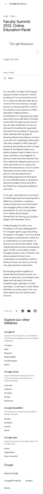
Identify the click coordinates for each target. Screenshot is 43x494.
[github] (35, 311)
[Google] (8, 465)
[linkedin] (23, 311)
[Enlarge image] (37, 51)
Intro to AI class (29, 216)
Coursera (33, 131)
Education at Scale (29, 116)
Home (5, 16)
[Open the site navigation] (5, 4)
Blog (12, 16)
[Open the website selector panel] (28, 4)
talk (11, 195)
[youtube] (29, 311)
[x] (16, 311)
